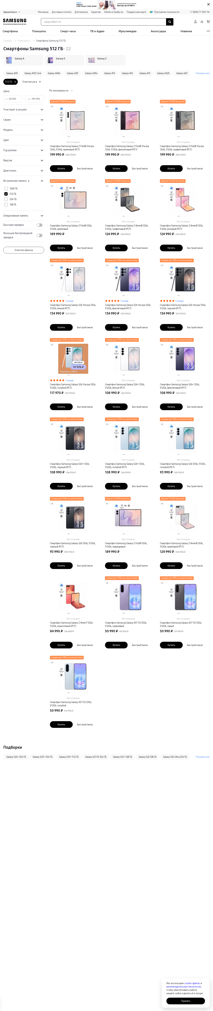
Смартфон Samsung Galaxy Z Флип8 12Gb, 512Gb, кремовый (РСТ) (181, 545)
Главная (7, 40)
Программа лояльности (166, 12)
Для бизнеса (81, 12)
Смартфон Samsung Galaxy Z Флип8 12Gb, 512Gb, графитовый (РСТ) (126, 227)
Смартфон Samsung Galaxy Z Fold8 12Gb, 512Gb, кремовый (71, 227)
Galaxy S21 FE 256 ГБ (95, 756)
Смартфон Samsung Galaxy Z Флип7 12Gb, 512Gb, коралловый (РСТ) (71, 624)
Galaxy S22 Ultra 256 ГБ (175, 756)
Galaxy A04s (54, 73)
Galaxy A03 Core (32, 73)
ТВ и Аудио (97, 31)
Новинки (186, 31)
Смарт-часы (68, 31)
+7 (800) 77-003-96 (200, 12)
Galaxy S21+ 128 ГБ (122, 756)
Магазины (43, 12)
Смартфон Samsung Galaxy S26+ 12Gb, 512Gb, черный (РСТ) (70, 465)
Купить (61, 168)
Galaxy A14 (127, 73)
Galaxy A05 (72, 73)
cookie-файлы (192, 983)
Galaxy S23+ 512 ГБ (69, 756)
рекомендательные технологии (183, 986)
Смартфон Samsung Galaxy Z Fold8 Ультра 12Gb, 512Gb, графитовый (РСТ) (182, 148)
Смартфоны (10, 31)
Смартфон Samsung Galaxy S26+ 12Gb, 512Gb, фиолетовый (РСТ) (180, 386)
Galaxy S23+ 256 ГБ (42, 756)
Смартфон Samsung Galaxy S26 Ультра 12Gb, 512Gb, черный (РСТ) (183, 307)
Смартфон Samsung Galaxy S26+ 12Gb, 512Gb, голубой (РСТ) (125, 465)
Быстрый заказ (85, 168)
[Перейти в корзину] (208, 22)
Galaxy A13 (109, 73)
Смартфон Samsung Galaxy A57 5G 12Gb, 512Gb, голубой (71, 704)
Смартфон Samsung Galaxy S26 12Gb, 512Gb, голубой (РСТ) (183, 465)
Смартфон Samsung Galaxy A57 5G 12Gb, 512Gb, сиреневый (126, 624)
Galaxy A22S (163, 73)
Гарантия (96, 12)
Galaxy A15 (144, 73)
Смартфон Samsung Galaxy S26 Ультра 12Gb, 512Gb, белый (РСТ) (73, 307)
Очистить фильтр (24, 250)
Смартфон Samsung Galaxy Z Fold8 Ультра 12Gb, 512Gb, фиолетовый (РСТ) (127, 148)
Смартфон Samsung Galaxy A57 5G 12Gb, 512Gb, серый (181, 624)
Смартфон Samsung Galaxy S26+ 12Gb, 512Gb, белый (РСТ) (125, 386)
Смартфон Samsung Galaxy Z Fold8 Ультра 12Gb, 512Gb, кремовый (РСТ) (72, 148)
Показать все (203, 73)
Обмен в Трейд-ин (113, 12)
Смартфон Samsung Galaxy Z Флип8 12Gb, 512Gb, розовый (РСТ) (181, 227)
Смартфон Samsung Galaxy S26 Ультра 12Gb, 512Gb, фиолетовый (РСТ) (128, 307)
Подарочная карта (136, 12)
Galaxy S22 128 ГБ (147, 756)
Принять (185, 1000)
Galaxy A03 (12, 73)
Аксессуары (158, 31)
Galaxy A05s (91, 73)
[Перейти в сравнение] (202, 22)
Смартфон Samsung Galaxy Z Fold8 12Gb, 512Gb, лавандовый (126, 545)
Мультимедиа (127, 31)
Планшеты (39, 31)
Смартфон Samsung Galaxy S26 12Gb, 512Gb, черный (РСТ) (73, 545)
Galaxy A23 (182, 73)
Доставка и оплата (61, 12)
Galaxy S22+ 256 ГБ (16, 756)
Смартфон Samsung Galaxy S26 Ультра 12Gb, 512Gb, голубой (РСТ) (73, 386)
